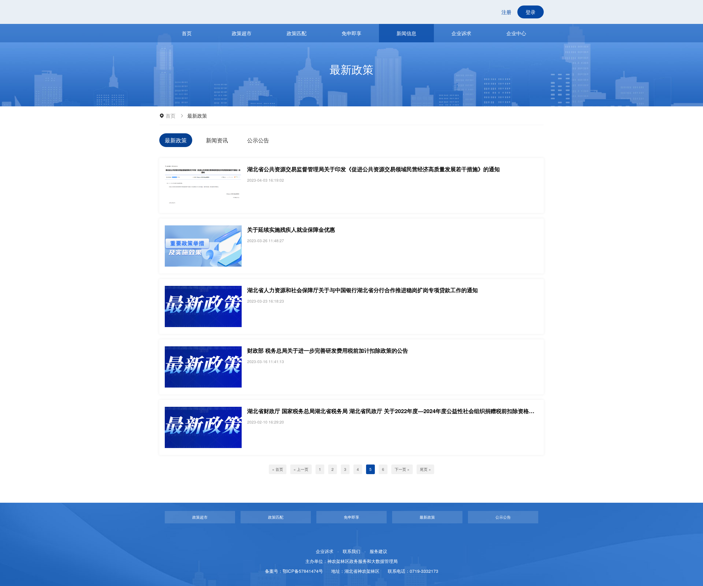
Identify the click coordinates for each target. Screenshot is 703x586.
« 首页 (277, 469)
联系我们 (351, 551)
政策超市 (242, 33)
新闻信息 (406, 33)
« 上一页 (301, 469)
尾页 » (425, 469)
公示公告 (258, 140)
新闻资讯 (217, 140)
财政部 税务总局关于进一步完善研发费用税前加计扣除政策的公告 (327, 350)
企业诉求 (461, 33)
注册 (506, 11)
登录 (530, 11)
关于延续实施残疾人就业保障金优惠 (291, 229)
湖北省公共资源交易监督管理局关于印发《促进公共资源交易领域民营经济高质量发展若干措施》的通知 (373, 169)
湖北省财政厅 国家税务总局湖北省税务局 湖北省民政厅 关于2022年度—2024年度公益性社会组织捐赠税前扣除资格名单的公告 (401, 411)
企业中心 (516, 33)
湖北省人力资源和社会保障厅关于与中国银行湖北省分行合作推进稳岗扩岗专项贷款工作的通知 (362, 290)
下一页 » (402, 469)
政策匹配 (296, 33)
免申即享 (351, 33)
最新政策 (176, 140)
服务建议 (378, 551)
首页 (187, 33)
